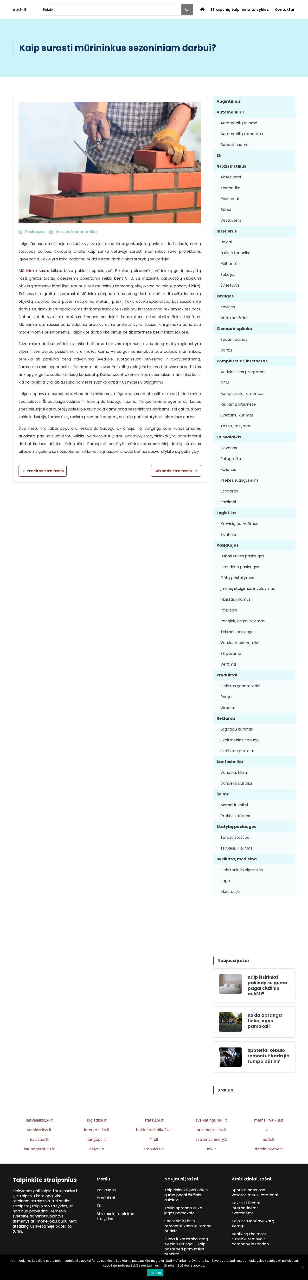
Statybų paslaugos (236, 826)
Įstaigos (225, 296)
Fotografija (230, 458)
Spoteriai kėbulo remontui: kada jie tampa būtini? (268, 1055)
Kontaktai (284, 9)
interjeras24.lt (96, 1129)
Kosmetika (230, 188)
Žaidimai (228, 502)
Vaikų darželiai (233, 318)
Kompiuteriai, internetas (242, 361)
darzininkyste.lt (269, 1149)
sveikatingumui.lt (211, 1120)
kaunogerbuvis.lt (39, 1149)
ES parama (230, 653)
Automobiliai (230, 112)
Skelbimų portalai (237, 751)
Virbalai (227, 707)
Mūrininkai (28, 270)
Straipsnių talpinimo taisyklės (239, 9)
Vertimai (228, 664)
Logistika (226, 513)
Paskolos (228, 610)
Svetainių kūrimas (237, 415)
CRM (224, 382)
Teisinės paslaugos (238, 632)
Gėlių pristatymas (237, 577)
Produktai (227, 675)
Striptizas (229, 491)
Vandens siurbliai (236, 783)
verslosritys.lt (39, 1129)
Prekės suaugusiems (239, 480)
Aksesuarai (230, 177)
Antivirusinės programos (243, 372)
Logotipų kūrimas (236, 729)
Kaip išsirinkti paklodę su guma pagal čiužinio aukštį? (267, 985)
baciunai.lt (39, 1139)
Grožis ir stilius (231, 166)
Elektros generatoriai (240, 686)
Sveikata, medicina (237, 859)
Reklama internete (238, 404)
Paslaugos (227, 545)
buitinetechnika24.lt (154, 1129)
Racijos (226, 697)
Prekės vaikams (235, 816)
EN (219, 155)
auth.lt (269, 1139)
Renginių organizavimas (242, 621)
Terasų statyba (235, 837)
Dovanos (228, 448)
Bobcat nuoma (234, 144)
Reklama (226, 718)
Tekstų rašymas (235, 426)
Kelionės (228, 469)
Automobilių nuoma (238, 123)
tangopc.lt (96, 1139)
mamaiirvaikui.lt (268, 1120)
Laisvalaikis (229, 437)
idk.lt (211, 1149)
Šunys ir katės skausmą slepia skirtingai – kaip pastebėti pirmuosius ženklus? (186, 1246)
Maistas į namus (235, 599)
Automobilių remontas (241, 134)
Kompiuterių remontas (241, 393)
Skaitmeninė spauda (239, 740)
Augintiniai (228, 101)
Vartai (226, 350)
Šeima (223, 794)
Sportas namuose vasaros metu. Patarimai (255, 1192)
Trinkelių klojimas (236, 848)
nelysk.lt (96, 1149)
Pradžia (202, 9)
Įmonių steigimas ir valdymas (247, 588)
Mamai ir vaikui (234, 805)
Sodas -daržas (233, 339)
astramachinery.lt (211, 1139)
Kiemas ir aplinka (234, 328)
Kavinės (227, 307)
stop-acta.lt (154, 1149)
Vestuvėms (231, 220)
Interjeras (227, 231)
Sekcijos (227, 274)
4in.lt (153, 1139)
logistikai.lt (97, 1120)
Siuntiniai (228, 534)
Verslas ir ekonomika (240, 642)
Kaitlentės (229, 263)
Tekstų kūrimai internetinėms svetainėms (246, 1208)
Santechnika (230, 761)
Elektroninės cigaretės (241, 870)
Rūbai (225, 209)
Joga (225, 880)
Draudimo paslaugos (239, 567)
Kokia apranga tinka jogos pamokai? (265, 1020)
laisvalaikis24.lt (39, 1120)
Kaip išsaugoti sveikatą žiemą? (253, 1223)
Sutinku (155, 1273)
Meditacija (230, 891)
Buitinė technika (235, 253)
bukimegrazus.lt (211, 1129)
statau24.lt (154, 1120)
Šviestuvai (229, 285)
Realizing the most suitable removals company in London (250, 1239)
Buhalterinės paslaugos (242, 556)
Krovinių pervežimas (239, 523)
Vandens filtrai (234, 772)
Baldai (226, 242)
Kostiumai (229, 199)
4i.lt (268, 1129)
